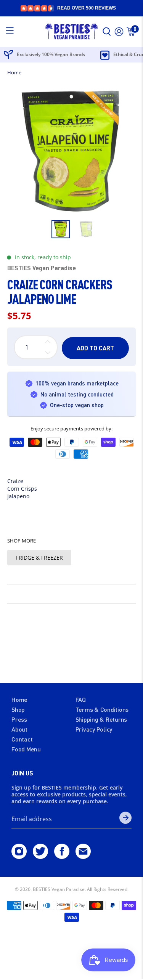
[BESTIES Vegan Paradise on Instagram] (19, 856)
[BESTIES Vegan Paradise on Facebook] (61, 856)
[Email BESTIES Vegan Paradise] (83, 856)
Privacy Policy (94, 729)
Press (19, 719)
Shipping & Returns (101, 719)
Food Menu (26, 749)
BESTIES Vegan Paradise (41, 267)
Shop (18, 709)
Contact (21, 739)
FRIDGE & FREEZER (39, 557)
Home (14, 72)
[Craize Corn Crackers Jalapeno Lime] (71, 151)
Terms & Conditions (102, 709)
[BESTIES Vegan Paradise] (72, 31)
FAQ (81, 699)
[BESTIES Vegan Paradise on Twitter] (40, 856)
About (19, 729)
